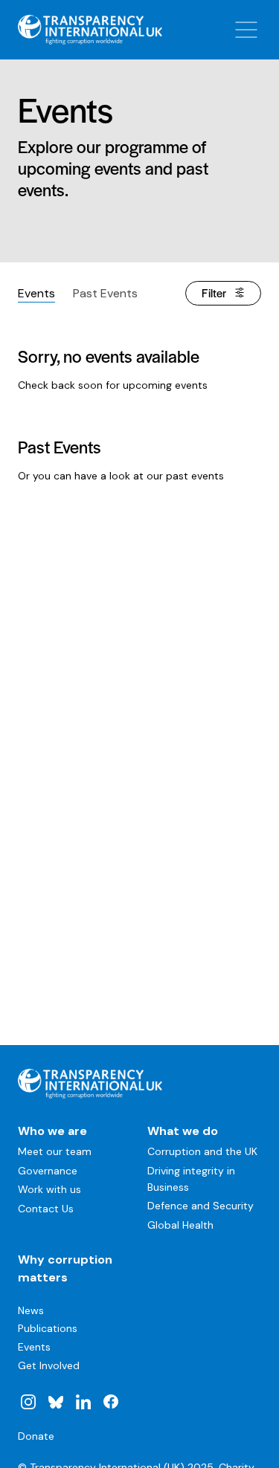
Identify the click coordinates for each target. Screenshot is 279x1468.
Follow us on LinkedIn (83, 1401)
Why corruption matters (65, 1268)
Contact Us (46, 1208)
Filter (214, 292)
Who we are (52, 1131)
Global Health (180, 1225)
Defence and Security (200, 1205)
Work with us (49, 1189)
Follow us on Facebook (110, 1401)
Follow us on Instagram (28, 1401)
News (31, 1310)
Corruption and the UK (202, 1151)
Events (36, 293)
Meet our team (55, 1151)
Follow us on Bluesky (55, 1401)
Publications (47, 1328)
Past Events (105, 293)
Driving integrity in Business (191, 1179)
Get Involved (49, 1365)
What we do (182, 1131)
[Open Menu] (246, 30)
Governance (47, 1170)
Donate (36, 1436)
